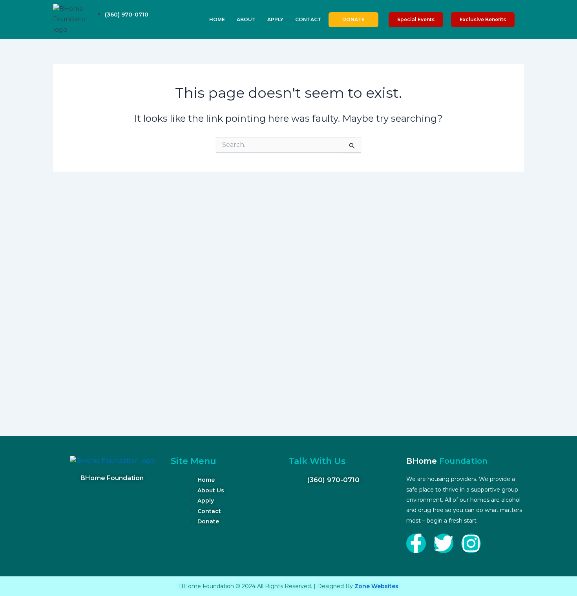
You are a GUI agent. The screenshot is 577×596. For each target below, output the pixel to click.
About (246, 19)
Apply (275, 19)
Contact (308, 19)
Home (217, 19)
